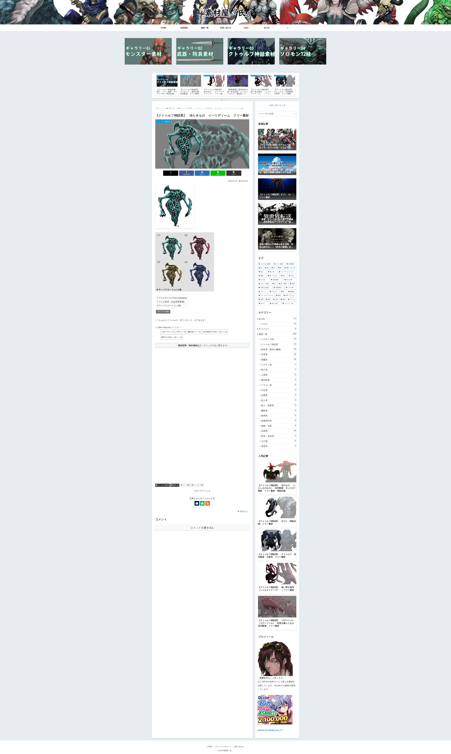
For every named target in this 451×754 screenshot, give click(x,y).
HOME (209, 747)
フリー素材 (186, 485)
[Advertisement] (202, 379)
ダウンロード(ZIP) (163, 312)
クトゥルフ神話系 (163, 485)
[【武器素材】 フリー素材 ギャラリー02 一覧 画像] (199, 51)
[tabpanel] (167, 85)
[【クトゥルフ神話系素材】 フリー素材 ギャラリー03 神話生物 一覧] (251, 51)
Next (297, 85)
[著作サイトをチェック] (196, 503)
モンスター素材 (199, 485)
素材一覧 (176, 485)
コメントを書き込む (202, 527)
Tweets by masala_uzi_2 (269, 730)
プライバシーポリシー (223, 747)
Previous (153, 85)
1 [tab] (222, 100)
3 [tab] (229, 100)
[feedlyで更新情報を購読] (202, 503)
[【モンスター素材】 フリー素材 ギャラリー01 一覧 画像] (148, 51)
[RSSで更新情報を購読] (207, 503)
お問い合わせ (239, 747)
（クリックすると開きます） (203, 345)
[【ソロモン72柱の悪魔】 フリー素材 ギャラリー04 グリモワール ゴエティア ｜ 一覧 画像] (302, 51)
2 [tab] (225, 100)
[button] (233, 173)
